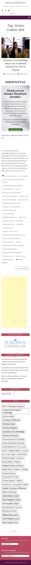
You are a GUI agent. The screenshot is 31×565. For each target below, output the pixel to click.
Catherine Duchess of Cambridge (12, 185)
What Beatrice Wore (9, 511)
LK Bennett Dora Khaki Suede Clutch (13, 235)
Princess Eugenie (8, 481)
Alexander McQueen (16, 406)
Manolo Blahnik (7, 462)
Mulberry (17, 469)
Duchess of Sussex (10, 435)
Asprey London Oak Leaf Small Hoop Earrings (13, 181)
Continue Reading (22, 268)
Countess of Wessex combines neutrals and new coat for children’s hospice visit (14, 361)
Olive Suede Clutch (8, 242)
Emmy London (21, 447)
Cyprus (17, 189)
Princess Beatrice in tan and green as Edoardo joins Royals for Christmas (14, 378)
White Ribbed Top (8, 259)
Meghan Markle (7, 469)
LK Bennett (20, 224)
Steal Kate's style (7, 256)
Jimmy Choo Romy (7, 221)
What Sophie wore (10, 522)
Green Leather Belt (8, 213)
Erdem (4, 450)
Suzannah (18, 507)
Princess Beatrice (8, 473)
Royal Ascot (6, 484)
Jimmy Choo (22, 217)
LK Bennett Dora (7, 228)
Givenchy (25, 450)
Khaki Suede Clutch (8, 224)
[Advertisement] (14, 302)
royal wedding (16, 484)
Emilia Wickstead (8, 447)
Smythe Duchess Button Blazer (12, 252)
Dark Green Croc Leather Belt (11, 192)
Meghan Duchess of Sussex (12, 466)
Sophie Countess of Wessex (14, 488)
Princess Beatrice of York (10, 477)
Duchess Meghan (9, 428)
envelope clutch (23, 199)
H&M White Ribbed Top (9, 217)
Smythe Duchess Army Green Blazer (13, 245)
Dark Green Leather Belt (10, 196)
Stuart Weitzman (8, 507)
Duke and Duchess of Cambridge (13, 439)
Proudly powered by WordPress (12, 562)
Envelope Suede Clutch (9, 210)
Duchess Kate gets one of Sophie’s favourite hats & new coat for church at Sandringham (15, 370)
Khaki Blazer (19, 221)
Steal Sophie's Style (10, 503)
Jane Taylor (11, 454)
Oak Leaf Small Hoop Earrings (11, 238)
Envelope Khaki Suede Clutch (11, 203)
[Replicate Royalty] (15, 4)
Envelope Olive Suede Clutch (11, 206)
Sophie (25, 484)
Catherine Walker (8, 416)
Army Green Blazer (11, 176)
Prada (25, 469)
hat (3, 454)
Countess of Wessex (11, 420)
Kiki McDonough (8, 458)
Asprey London (23, 176)
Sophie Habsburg (9, 492)
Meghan (17, 462)
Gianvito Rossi (14, 450)
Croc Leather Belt (7, 189)
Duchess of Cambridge (9, 199)
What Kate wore (20, 256)
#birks (4, 406)
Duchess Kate (23, 196)
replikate (19, 480)
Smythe (18, 242)
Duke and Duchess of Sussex (13, 443)
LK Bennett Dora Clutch (9, 231)
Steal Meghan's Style (11, 499)
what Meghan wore (10, 518)
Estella (24, 562)
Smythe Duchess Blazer (9, 249)
